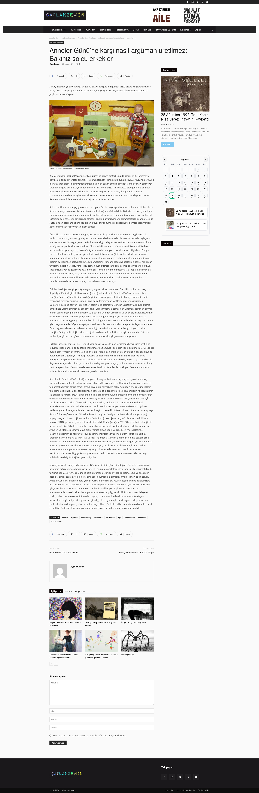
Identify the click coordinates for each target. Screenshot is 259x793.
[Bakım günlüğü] (137, 641)
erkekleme (98, 517)
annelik (65, 517)
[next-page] (56, 664)
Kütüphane (185, 29)
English (198, 29)
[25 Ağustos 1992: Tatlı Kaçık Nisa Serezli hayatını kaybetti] (185, 94)
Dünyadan (90, 29)
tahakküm (142, 517)
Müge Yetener (167, 124)
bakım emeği (86, 517)
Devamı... (167, 144)
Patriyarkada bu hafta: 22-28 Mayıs (136, 552)
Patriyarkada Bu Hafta (165, 29)
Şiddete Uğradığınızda (185, 790)
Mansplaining (130, 517)
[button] (212, 29)
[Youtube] (207, 2)
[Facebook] (187, 2)
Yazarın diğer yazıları (75, 591)
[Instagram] (192, 2)
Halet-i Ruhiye (122, 29)
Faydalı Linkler (204, 790)
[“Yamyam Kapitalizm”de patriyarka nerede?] (101, 608)
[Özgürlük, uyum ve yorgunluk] (137, 608)
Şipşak (136, 29)
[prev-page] (51, 664)
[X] (202, 2)
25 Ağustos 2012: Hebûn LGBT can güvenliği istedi (191, 225)
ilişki (119, 517)
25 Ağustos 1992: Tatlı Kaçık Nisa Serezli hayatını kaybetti (185, 117)
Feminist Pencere (58, 29)
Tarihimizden (105, 29)
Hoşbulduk (169, 790)
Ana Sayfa (53, 38)
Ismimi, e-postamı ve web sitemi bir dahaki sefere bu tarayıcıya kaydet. (89, 735)
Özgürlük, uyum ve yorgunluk (133, 622)
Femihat (147, 29)
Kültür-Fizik (76, 29)
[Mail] (197, 2)
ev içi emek (110, 517)
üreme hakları (56, 521)
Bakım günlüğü (127, 655)
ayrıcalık (74, 517)
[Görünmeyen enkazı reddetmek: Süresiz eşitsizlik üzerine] (65, 641)
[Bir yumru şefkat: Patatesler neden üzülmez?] (65, 608)
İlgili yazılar (56, 591)
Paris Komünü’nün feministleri (64, 552)
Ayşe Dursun (55, 64)
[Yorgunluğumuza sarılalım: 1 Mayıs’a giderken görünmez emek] (101, 641)
